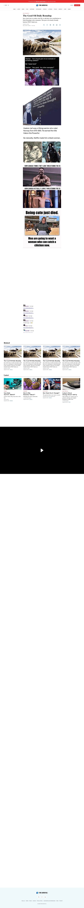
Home (14, 9)
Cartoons (32, 9)
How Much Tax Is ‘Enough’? (51, 393)
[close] (83, 1)
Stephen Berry (65, 400)
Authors (50, 9)
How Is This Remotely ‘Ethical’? (29, 394)
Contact (60, 9)
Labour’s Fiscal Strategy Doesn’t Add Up (69, 394)
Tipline (55, 9)
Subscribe (77, 5)
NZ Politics (45, 391)
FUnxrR (60, 900)
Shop (65, 9)
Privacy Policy (40, 900)
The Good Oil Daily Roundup (12, 361)
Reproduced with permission (49, 396)
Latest (18, 9)
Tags (27, 9)
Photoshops (38, 9)
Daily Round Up (26, 13)
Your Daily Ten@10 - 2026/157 (9, 394)
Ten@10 (5, 391)
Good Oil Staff (26, 24)
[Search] (8, 5)
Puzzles (45, 9)
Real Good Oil (65, 391)
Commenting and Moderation (49, 900)
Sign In (71, 5)
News (23, 9)
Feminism (25, 391)
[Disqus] (42, 288)
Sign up (23, 900)
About (69, 9)
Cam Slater (6, 399)
